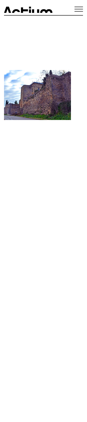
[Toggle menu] (79, 9)
